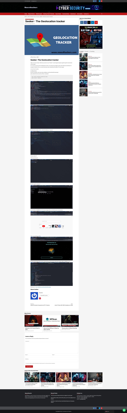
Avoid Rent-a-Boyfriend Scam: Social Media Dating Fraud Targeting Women (95, 75)
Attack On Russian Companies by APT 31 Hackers (40, 304)
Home (26, 13)
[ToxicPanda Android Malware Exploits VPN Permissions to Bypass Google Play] (83, 83)
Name (26, 354)
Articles (27, 324)
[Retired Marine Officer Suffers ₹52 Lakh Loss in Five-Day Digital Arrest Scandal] (83, 65)
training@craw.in (34, 1)
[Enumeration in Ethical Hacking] (70, 321)
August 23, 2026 (30, 385)
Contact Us (86, 13)
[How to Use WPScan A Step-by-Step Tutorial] (51, 321)
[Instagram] (94, 1)
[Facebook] (96, 1)
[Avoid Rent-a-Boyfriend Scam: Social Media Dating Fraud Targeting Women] (83, 74)
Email (53, 354)
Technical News (65, 13)
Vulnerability (80, 13)
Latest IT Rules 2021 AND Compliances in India (64, 304)
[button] (124, 410)
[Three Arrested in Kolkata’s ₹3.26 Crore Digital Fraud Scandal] (83, 57)
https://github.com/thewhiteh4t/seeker (43, 287)
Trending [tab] (92, 51)
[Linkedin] (99, 1)
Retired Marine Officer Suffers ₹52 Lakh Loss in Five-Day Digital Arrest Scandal (94, 66)
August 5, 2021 (31, 23)
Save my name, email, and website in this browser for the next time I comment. (40, 363)
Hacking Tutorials (31, 324)
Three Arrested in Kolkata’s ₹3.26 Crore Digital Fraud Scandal (61, 395)
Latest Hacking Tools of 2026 (29, 19)
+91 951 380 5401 (27, 1)
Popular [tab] (87, 51)
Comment (27, 341)
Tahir (63, 329)
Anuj (26, 385)
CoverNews (64, 411)
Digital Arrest (90, 56)
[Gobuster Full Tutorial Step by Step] (33, 321)
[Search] (101, 14)
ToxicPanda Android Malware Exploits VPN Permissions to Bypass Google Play (94, 84)
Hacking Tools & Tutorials (48, 13)
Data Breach (73, 13)
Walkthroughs (39, 13)
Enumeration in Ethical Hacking (69, 328)
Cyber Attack (58, 13)
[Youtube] (101, 1)
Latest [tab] (81, 51)
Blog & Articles (31, 13)
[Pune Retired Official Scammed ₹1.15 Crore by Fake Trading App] (83, 92)
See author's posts (44, 295)
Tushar (27, 23)
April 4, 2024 (67, 329)
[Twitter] (98, 1)
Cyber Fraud (90, 73)
